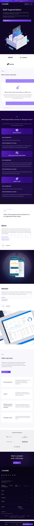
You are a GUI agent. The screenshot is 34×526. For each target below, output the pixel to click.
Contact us (27, 4)
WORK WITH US (6, 20)
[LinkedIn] (1, 475)
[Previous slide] (2, 108)
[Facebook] (6, 475)
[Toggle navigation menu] (31, 4)
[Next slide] (33, 108)
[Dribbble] (12, 475)
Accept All (28, 524)
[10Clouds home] (4, 4)
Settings (6, 524)
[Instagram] (8, 475)
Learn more (8, 245)
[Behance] (10, 475)
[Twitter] (4, 475)
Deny (17, 524)
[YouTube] (14, 475)
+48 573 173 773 (8, 481)
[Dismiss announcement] (33, 1)
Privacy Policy (27, 522)
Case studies (3, 497)
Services (2, 490)
